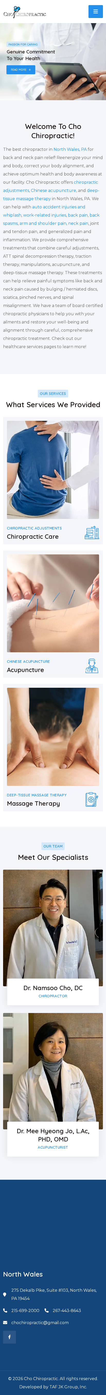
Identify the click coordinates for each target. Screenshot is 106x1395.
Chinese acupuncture (53, 190)
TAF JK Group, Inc (67, 1386)
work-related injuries (44, 215)
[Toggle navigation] (96, 11)
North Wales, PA (70, 149)
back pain (78, 215)
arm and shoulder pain (43, 223)
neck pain (78, 223)
